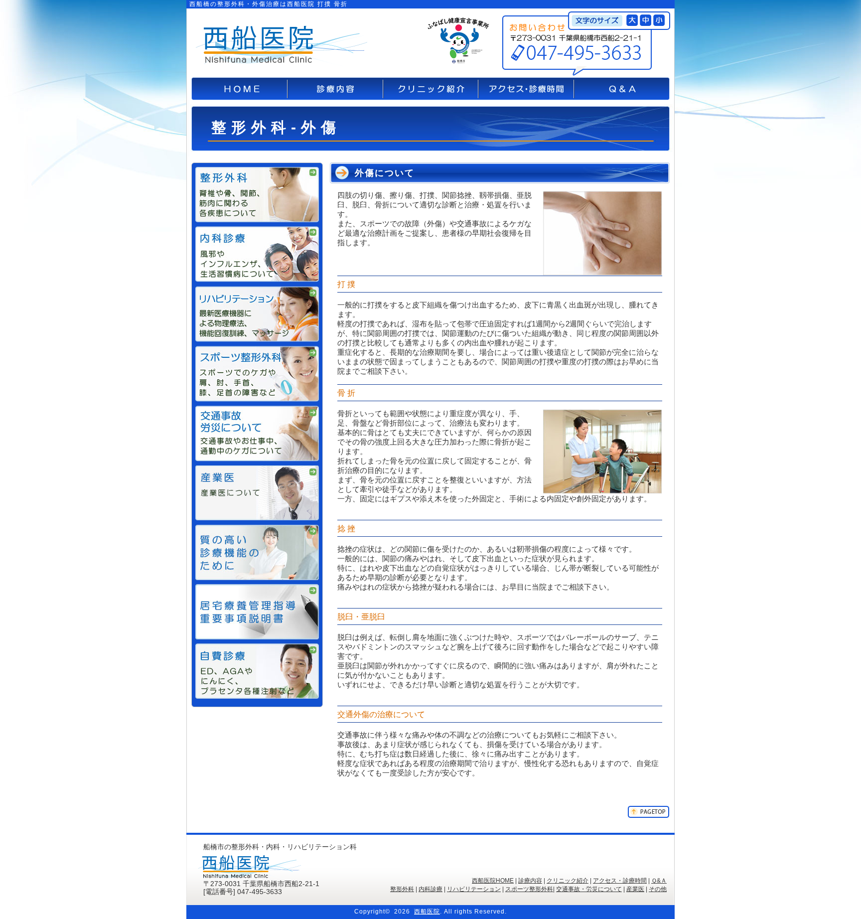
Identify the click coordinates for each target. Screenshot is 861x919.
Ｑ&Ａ (659, 880)
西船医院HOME (493, 880)
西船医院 (427, 912)
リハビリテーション (474, 889)
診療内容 (530, 880)
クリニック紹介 (430, 88)
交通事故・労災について (589, 889)
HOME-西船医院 (239, 88)
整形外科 (402, 889)
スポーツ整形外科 (529, 889)
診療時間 (335, 88)
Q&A (622, 88)
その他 (658, 889)
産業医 (635, 889)
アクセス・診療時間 (526, 88)
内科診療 (430, 889)
